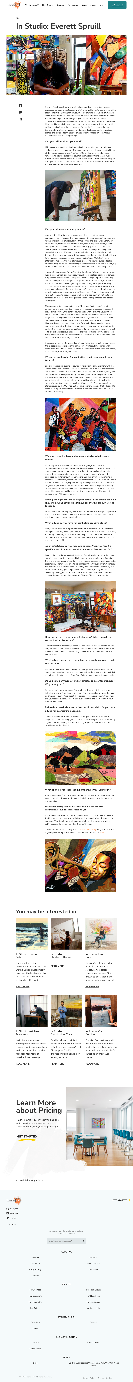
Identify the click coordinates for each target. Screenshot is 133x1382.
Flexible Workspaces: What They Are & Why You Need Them (93, 1364)
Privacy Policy (89, 1378)
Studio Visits (35, 1348)
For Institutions (93, 1302)
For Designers (35, 1296)
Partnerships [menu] (73, 5)
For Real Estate (93, 1289)
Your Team (93, 1269)
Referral (93, 1322)
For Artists (35, 1308)
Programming (35, 1269)
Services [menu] (60, 5)
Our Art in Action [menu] (89, 5)
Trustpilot (11, 1224)
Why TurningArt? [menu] (32, 5)
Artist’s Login (93, 1308)
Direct (35, 1328)
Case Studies (93, 1342)
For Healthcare (93, 1296)
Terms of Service (105, 1378)
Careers (35, 1275)
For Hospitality (35, 1302)
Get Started (117, 5)
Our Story (35, 1263)
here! (102, 832)
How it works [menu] (47, 5)
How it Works (93, 1263)
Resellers (35, 1322)
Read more (22, 986)
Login (102, 5)
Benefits (93, 1257)
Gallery (35, 1342)
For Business (35, 1289)
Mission (35, 1257)
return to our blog (88, 829)
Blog (18, 18)
